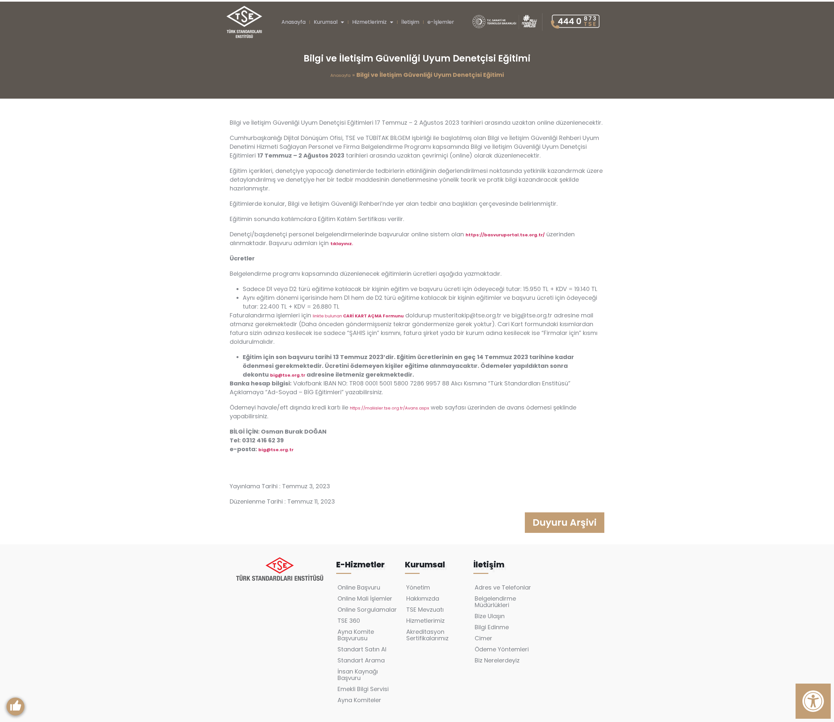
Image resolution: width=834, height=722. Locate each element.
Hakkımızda (422, 598)
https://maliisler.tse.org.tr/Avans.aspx (389, 408)
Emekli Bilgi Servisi (363, 689)
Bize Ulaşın (490, 616)
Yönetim (418, 587)
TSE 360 (349, 621)
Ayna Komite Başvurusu (356, 635)
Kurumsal (326, 22)
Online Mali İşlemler (365, 598)
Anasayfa (293, 22)
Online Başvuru (359, 587)
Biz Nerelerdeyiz (497, 660)
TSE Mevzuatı (425, 609)
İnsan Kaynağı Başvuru (358, 674)
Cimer (483, 638)
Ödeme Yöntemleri (502, 649)
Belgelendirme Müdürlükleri (495, 601)
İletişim (410, 22)
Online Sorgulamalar (367, 609)
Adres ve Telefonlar (503, 587)
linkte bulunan (358, 316)
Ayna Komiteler (359, 700)
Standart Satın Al (362, 649)
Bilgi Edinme (492, 627)
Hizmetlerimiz (369, 22)
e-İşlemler (440, 22)
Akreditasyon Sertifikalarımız (427, 635)
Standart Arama (361, 660)
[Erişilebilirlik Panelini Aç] (813, 701)
